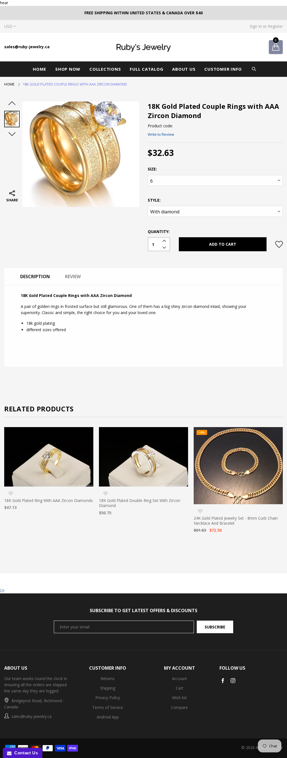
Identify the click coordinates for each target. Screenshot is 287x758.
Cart (179, 688)
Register (275, 26)
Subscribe (215, 627)
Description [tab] (35, 276)
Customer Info (223, 69)
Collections (105, 69)
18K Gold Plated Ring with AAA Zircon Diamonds (48, 500)
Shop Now (67, 69)
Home (39, 69)
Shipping (107, 688)
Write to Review (161, 134)
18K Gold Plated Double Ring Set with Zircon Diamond (139, 503)
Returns (108, 678)
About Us (183, 69)
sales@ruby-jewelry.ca (27, 46)
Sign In (256, 26)
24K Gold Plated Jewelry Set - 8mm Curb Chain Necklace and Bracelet (236, 521)
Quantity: (159, 231)
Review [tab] (73, 276)
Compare (179, 707)
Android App (108, 717)
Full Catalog (146, 69)
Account (179, 678)
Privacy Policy (107, 697)
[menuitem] (39, 69)
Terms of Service (107, 707)
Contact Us (24, 752)
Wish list (179, 697)
